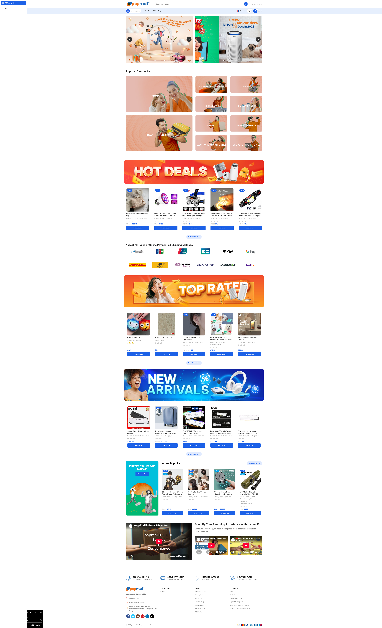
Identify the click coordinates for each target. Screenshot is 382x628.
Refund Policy (199, 602)
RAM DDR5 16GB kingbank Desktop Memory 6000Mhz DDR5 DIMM (248, 433)
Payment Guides (200, 591)
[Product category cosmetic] (159, 94)
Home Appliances (249, 342)
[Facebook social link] (128, 616)
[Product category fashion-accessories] (211, 84)
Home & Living (137, 340)
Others (180, 496)
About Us (233, 591)
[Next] (189, 39)
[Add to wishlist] (147, 196)
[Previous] (129, 39)
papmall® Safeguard (236, 602)
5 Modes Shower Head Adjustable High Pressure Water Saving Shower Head (224, 494)
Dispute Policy (199, 605)
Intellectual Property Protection (240, 605)
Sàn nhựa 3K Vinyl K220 (163, 337)
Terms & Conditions (236, 598)
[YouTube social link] (143, 616)
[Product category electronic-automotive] (211, 143)
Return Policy (199, 598)
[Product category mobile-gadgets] (246, 123)
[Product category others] (211, 123)
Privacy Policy (199, 595)
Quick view (147, 191)
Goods (128, 218)
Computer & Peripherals (141, 436)
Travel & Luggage (166, 436)
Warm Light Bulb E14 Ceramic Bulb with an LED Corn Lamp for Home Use (221, 216)
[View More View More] (228, 39)
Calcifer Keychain (133, 337)
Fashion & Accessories (139, 218)
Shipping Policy (200, 608)
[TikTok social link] (152, 616)
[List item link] (142, 598)
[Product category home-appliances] (246, 104)
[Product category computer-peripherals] (246, 143)
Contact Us (233, 595)
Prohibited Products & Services (240, 608)
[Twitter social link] (133, 616)
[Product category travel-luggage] (159, 133)
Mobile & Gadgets (166, 218)
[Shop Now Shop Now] (159, 39)
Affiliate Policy (199, 612)
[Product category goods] (246, 84)
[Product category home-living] (211, 104)
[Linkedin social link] (147, 616)
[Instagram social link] (138, 616)
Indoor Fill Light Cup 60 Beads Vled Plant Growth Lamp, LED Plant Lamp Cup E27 (165, 216)
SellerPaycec (159, 340)
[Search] (246, 4)
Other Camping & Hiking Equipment (248, 500)
